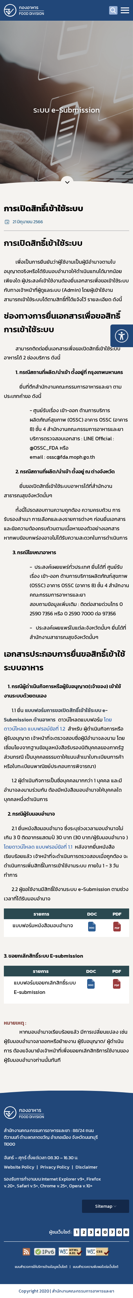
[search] (113, 10)
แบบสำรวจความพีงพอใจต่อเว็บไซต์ (95, 1266)
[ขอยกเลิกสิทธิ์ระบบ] (91, 983)
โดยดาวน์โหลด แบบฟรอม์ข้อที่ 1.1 (38, 847)
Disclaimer (86, 1167)
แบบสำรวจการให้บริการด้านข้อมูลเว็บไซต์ (41, 1266)
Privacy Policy (54, 1167)
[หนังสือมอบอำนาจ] (92, 926)
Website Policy (19, 1167)
